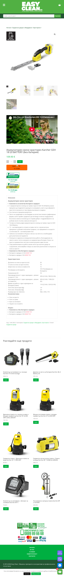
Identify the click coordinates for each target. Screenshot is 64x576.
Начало (8, 27)
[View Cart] (59, 5)
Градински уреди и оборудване (22, 27)
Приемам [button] (27, 573)
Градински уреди (11, 324)
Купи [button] (5, 380)
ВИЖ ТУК (29, 253)
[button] (54, 34)
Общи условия (36, 573)
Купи (19, 161)
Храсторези (36, 27)
